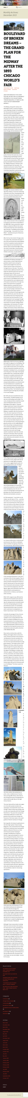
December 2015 (6, 1038)
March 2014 (5, 1045)
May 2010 (5, 1056)
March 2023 (5, 1022)
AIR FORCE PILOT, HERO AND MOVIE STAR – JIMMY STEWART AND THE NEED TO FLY (10, 988)
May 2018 (5, 1033)
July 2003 (5, 1069)
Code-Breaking (6, 1003)
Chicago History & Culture (8, 1001)
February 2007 (6, 1062)
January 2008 (5, 1060)
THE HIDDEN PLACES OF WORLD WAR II (11, 1007)
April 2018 (5, 1036)
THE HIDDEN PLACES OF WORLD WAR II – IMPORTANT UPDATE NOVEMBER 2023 (9, 970)
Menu (5, 7)
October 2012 (6, 1049)
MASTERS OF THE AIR (7, 1005)
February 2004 (6, 1067)
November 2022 (6, 1025)
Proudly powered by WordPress (14, 1095)
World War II (5, 1013)
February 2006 (6, 1065)
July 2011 (5, 1053)
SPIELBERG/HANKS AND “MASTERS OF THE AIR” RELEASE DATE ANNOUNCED (10, 979)
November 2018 (6, 1029)
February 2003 (6, 1071)
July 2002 (5, 1073)
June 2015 (5, 1042)
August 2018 (5, 1031)
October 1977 (6, 1078)
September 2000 (6, 1076)
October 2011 (6, 1051)
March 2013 (5, 1047)
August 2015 (5, 1040)
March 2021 (5, 1027)
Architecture (5, 998)
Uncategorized (6, 1011)
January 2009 (5, 1058)
